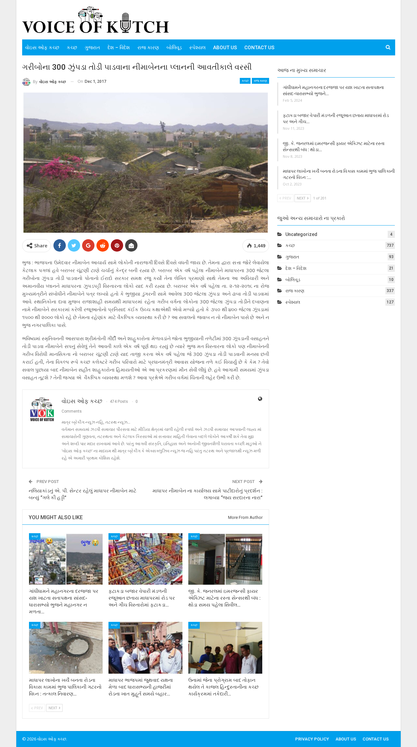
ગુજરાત (92, 48)
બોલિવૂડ (174, 48)
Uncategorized (301, 234)
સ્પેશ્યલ (197, 48)
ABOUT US (225, 48)
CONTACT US (259, 48)
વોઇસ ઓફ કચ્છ (42, 48)
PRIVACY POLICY (312, 739)
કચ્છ (72, 48)
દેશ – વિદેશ (119, 48)
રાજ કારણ (148, 48)
